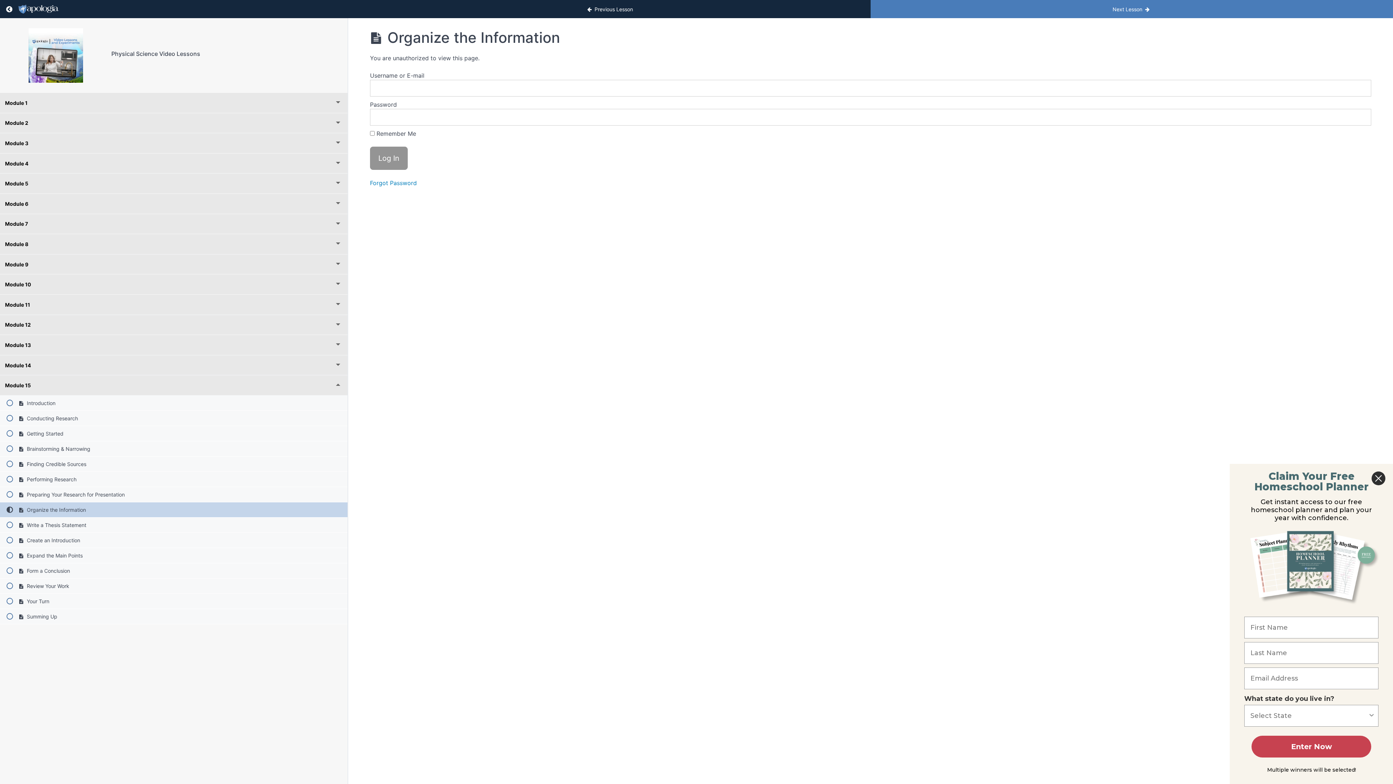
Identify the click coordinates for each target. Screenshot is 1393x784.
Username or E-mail (397, 75)
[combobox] (1309, 715)
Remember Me (395, 133)
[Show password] (1358, 117)
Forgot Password (393, 183)
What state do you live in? (1289, 699)
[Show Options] (1371, 715)
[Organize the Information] (55, 55)
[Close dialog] (1378, 478)
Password (383, 104)
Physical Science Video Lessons (155, 53)
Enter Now (1311, 746)
